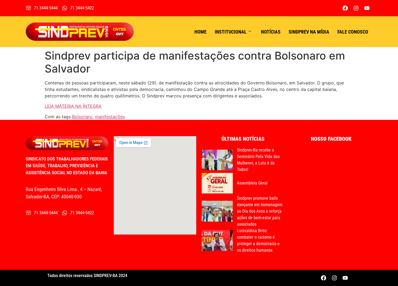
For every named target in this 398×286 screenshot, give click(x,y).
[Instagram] (356, 8)
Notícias (270, 32)
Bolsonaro (82, 116)
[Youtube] (366, 8)
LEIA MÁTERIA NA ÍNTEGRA (73, 106)
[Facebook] (345, 8)
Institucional (231, 32)
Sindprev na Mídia (309, 32)
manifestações (110, 116)
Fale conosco (352, 32)
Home (200, 32)
